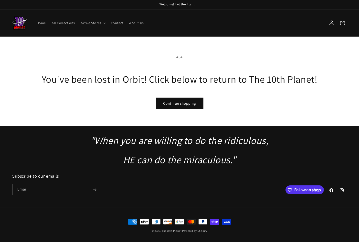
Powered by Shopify (194, 230)
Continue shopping (179, 103)
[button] (93, 23)
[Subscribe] (94, 189)
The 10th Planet (172, 230)
